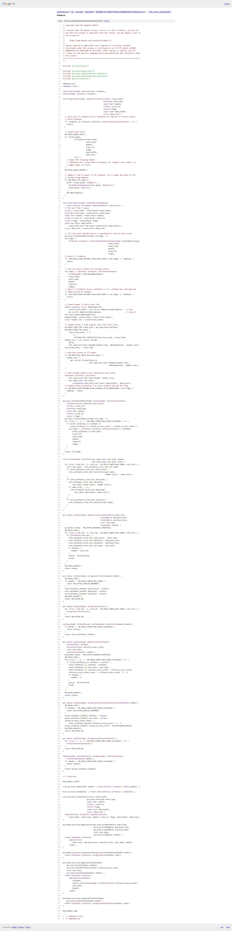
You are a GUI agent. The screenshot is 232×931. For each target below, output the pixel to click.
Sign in (227, 4)
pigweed (89, 11)
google (79, 11)
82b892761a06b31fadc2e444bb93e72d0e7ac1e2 (120, 11)
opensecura (63, 11)
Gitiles (14, 927)
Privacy (21, 927)
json (228, 927)
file (106, 21)
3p (72, 11)
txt (221, 927)
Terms (27, 927)
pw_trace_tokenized (159, 11)
